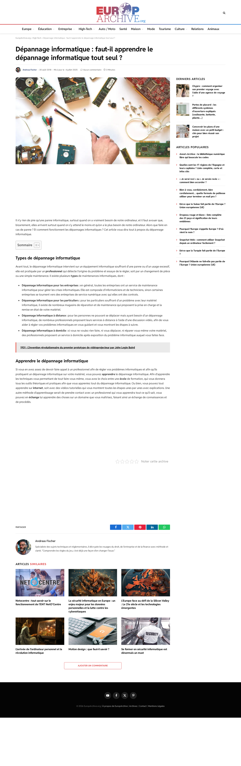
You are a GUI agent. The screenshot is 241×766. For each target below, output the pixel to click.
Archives (133, 706)
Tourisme (165, 29)
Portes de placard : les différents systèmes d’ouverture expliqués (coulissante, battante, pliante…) (204, 111)
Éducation (45, 29)
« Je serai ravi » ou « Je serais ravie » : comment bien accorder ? (200, 180)
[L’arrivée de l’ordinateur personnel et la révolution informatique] (40, 631)
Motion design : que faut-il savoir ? (89, 649)
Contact (143, 706)
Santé (123, 29)
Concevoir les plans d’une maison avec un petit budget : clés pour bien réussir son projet (208, 131)
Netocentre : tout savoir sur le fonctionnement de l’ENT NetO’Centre (38, 602)
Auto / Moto (107, 29)
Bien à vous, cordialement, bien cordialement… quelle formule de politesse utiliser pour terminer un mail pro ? (202, 193)
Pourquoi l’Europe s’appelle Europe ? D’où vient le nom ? (201, 230)
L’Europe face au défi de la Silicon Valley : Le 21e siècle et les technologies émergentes (145, 604)
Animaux (213, 29)
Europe (26, 29)
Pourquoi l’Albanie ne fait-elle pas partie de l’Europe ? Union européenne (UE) (202, 263)
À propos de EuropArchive (115, 706)
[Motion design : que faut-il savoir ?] (93, 631)
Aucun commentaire (92, 70)
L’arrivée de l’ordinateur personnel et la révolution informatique (39, 651)
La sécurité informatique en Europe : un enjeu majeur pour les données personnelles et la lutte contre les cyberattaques (92, 606)
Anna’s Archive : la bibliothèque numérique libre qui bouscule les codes (202, 156)
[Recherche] (223, 13)
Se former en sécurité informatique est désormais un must (144, 651)
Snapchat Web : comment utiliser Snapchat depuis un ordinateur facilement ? (202, 241)
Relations (197, 29)
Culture (180, 29)
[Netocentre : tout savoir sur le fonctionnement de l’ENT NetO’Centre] (40, 582)
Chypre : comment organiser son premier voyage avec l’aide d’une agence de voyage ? (208, 91)
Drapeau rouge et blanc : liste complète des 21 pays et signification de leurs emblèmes (200, 218)
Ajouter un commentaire (93, 665)
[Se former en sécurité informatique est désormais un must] (145, 631)
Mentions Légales (156, 706)
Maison (136, 29)
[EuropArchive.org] (120, 12)
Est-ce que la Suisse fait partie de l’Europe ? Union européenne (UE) (202, 206)
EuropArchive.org (23, 38)
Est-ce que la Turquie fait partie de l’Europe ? (202, 252)
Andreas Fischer (30, 70)
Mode (151, 29)
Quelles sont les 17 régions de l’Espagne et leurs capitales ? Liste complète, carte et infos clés (202, 168)
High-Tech (85, 29)
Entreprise (65, 29)
